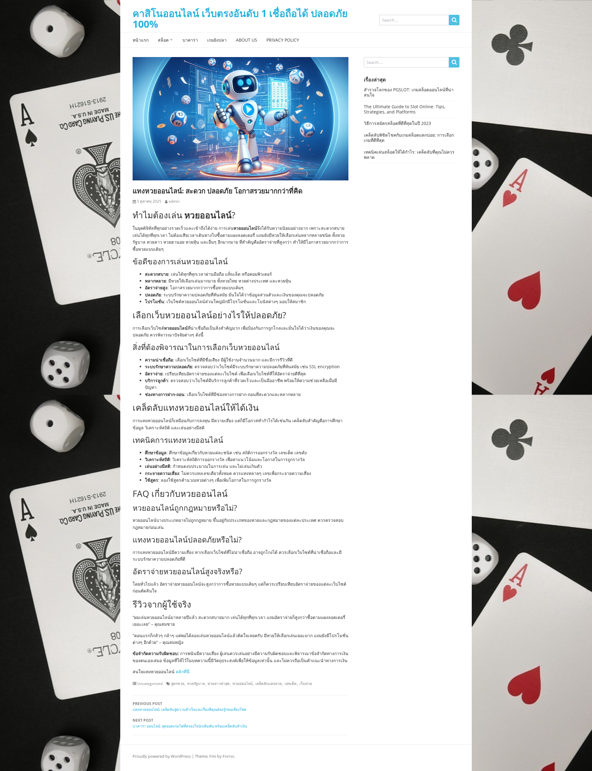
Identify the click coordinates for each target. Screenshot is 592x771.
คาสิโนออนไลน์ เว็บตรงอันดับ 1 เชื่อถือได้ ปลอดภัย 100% (240, 18)
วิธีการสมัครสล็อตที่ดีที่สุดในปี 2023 (397, 123)
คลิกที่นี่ (183, 671)
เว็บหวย (305, 684)
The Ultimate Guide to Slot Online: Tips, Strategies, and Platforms (404, 109)
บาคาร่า (190, 40)
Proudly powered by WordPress (162, 756)
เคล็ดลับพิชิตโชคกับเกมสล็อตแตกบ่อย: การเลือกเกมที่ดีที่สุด (409, 137)
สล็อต (163, 40)
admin (174, 201)
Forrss (228, 756)
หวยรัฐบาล (196, 684)
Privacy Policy (282, 40)
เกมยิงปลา (217, 40)
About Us (246, 40)
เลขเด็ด (291, 684)
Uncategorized (149, 684)
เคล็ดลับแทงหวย (268, 684)
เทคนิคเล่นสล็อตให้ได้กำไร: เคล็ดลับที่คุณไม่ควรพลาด (409, 154)
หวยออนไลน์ (242, 684)
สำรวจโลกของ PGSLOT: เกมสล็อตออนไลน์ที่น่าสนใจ (409, 92)
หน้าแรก (141, 40)
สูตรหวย (177, 684)
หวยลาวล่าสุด (219, 684)
